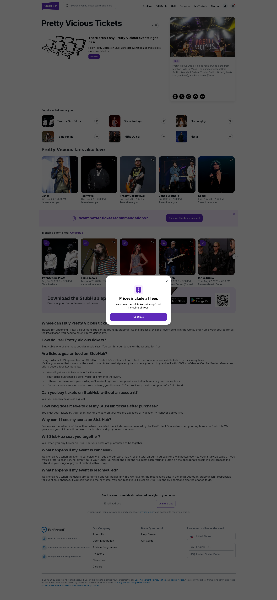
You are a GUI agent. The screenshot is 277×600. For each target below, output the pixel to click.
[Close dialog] (167, 281)
